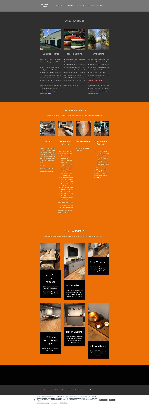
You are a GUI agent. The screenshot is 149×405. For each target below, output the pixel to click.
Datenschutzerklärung (43, 403)
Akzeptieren (103, 400)
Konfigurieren (63, 403)
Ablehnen (112, 400)
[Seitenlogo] (44, 9)
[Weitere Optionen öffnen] (107, 5)
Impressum (54, 403)
